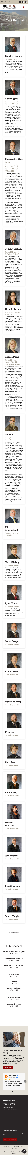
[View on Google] (6, 1076)
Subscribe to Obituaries (10, 1139)
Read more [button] (8, 1087)
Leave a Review (8, 1067)
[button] (3, 1081)
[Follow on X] (23, 2)
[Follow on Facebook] (20, 2)
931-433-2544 (6, 2)
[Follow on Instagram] (26, 2)
